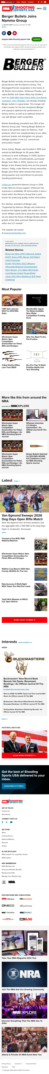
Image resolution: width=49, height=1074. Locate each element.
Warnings (5, 1067)
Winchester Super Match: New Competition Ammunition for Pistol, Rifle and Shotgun (15, 556)
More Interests (24, 642)
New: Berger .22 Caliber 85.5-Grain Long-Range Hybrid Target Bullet (21, 271)
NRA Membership (8, 866)
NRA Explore (6, 858)
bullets (17, 246)
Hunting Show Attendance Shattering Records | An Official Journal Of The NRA (23, 710)
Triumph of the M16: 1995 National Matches (13, 539)
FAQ (13, 1067)
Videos (4, 846)
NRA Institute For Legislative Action (15, 854)
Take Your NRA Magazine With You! (19, 958)
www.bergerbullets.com (15, 233)
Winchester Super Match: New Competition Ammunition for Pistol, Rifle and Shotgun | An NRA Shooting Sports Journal (12, 430)
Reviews (5, 842)
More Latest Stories (30, 620)
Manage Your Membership (11, 876)
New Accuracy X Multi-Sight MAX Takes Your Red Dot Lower (16, 585)
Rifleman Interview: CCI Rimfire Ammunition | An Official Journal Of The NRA (36, 428)
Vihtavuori (6, 184)
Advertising (6, 814)
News (4, 27)
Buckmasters (9, 689)
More (16, 481)
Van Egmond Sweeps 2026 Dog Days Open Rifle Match (22, 517)
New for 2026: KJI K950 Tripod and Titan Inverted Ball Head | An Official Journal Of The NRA (24, 694)
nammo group (23, 243)
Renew (23, 2)
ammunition (34, 243)
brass (34, 246)
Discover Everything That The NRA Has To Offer (22, 1022)
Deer (27, 689)
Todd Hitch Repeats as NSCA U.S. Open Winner (15, 600)
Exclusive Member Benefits (12, 869)
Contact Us (6, 811)
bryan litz (9, 246)
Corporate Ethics (31, 1064)
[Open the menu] (44, 8)
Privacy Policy (6, 1064)
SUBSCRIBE (13, 786)
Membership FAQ (8, 873)
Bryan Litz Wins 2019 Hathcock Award (23, 253)
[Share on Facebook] (4, 32)
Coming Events (7, 836)
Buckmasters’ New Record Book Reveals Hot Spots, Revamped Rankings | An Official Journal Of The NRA (23, 682)
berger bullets (11, 243)
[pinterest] (14, 32)
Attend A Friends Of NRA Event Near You (22, 1054)
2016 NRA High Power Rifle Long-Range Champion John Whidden (24, 99)
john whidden (26, 246)
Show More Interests (30, 755)
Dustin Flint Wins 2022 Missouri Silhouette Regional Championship (21, 265)
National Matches (11, 727)
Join (18, 2)
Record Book (20, 689)
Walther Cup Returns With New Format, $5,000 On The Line (16, 570)
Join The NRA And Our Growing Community (23, 989)
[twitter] (9, 32)
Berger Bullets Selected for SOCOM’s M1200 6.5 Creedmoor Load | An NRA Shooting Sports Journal (36, 459)
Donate (31, 2)
